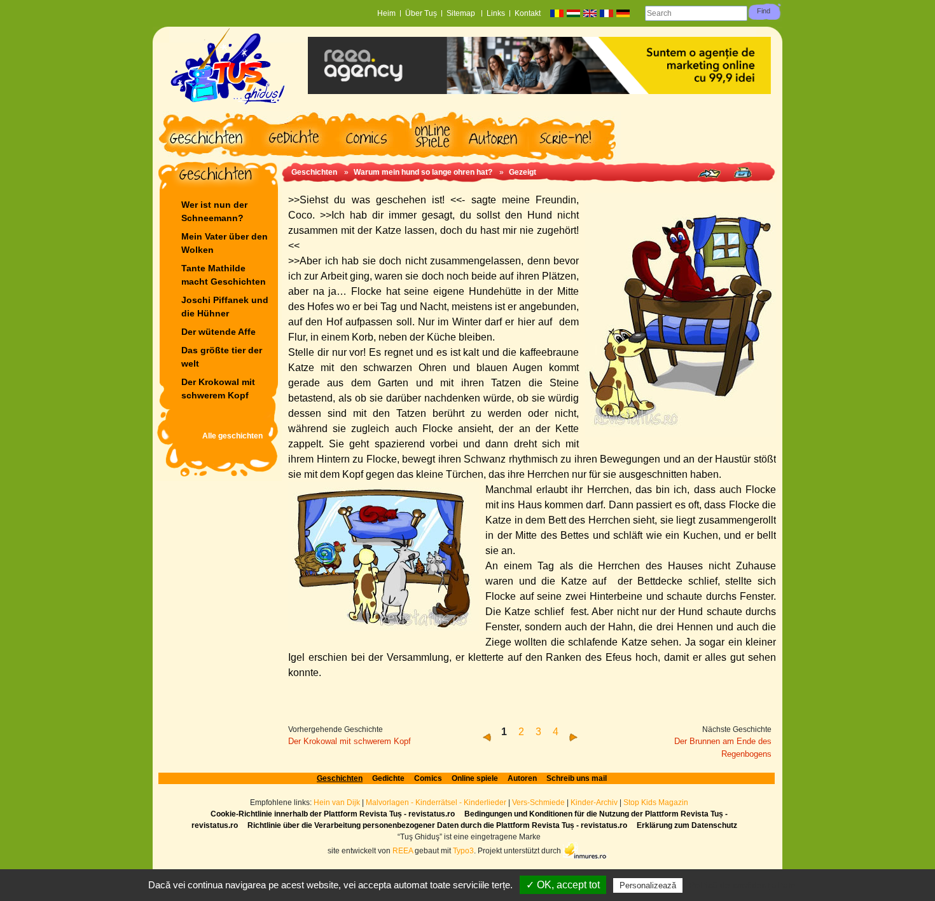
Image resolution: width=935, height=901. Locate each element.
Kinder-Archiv (595, 802)
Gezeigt (522, 172)
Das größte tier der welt (221, 357)
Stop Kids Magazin (655, 802)
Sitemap (462, 13)
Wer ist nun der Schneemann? (214, 211)
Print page (742, 172)
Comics (428, 778)
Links (496, 13)
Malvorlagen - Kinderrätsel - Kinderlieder (436, 802)
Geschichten (314, 172)
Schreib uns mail (576, 778)
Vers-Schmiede (538, 802)
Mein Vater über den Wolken (224, 243)
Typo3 (463, 850)
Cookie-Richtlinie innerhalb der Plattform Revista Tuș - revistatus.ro (333, 814)
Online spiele (475, 778)
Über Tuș (421, 13)
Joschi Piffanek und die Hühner (224, 306)
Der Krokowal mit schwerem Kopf (218, 388)
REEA (402, 850)
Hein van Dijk (337, 802)
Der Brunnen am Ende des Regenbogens (723, 747)
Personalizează (648, 885)
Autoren (522, 778)
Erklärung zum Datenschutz (687, 825)
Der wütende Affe (218, 332)
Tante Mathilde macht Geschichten (223, 275)
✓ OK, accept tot (563, 884)
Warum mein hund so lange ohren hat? (423, 172)
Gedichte (388, 778)
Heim (386, 13)
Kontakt (528, 13)
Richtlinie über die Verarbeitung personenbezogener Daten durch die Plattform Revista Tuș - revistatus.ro (437, 825)
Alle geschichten (232, 435)
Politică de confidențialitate (742, 885)
